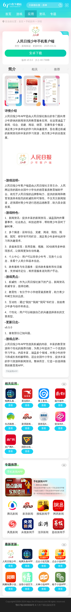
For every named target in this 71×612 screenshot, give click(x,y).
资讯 (42, 14)
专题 (53, 14)
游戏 (19, 14)
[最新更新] (64, 545)
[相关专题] (64, 465)
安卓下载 (35, 53)
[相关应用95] (64, 384)
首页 (8, 14)
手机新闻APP (12, 371)
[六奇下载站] (12, 5)
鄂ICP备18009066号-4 (26, 605)
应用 (31, 14)
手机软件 (30, 21)
